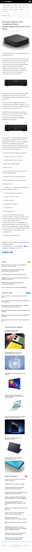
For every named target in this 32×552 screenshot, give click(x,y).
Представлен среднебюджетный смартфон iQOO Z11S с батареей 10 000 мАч (15, 503)
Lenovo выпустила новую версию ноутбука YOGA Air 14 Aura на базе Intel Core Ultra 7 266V (14, 396)
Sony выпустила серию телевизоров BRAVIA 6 (14, 287)
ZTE (27, 7)
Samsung (10, 5)
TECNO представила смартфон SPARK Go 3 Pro (14, 274)
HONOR (15, 5)
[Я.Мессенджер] (3, 252)
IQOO (4, 7)
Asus (12, 7)
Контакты (15, 543)
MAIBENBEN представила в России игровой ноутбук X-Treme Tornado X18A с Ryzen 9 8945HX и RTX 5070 (15, 528)
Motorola (5, 9)
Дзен (26, 246)
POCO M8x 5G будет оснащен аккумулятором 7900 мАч (12, 331)
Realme (20, 5)
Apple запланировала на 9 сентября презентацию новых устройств (13, 353)
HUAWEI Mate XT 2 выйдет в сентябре (15, 484)
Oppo (23, 7)
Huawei (25, 5)
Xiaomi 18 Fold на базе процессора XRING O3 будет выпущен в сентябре (15, 417)
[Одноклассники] (7, 252)
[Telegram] (9, 252)
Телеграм (12, 248)
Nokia (8, 7)
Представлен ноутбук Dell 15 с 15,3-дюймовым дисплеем (13, 438)
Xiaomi (4, 5)
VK (21, 248)
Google (16, 9)
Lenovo (21, 9)
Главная (4, 15)
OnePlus (5, 11)
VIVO (16, 7)
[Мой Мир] (11, 252)
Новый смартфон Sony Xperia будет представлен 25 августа (13, 458)
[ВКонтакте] (5, 252)
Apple (11, 9)
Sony (19, 7)
